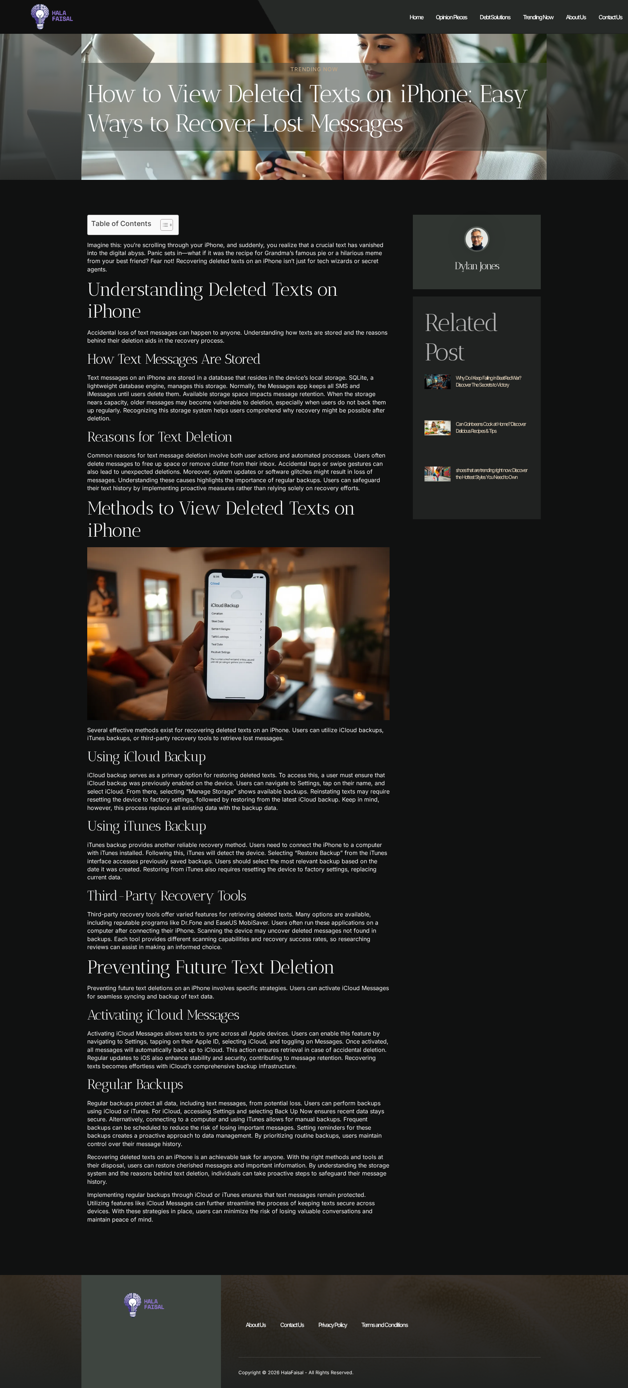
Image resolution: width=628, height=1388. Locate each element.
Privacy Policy (332, 1324)
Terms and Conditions (384, 1324)
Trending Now (538, 17)
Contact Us (610, 17)
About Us (576, 17)
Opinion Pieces (451, 17)
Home (416, 17)
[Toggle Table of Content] (163, 225)
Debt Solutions (495, 17)
